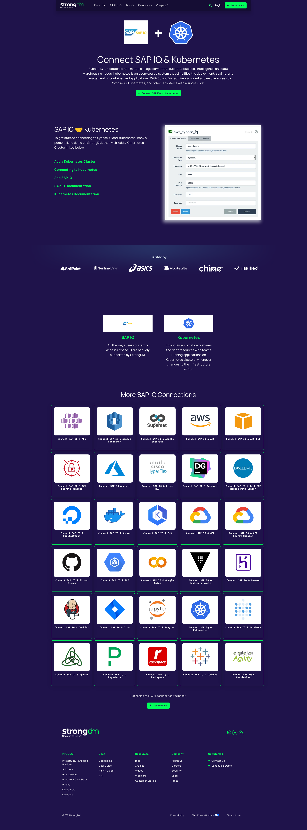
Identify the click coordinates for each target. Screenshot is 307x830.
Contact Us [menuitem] (218, 760)
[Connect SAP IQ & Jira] (114, 616)
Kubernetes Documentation (76, 194)
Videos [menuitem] (139, 770)
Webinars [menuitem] (140, 775)
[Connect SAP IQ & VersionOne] (243, 663)
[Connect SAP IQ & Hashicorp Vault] (200, 569)
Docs (129, 5)
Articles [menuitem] (139, 765)
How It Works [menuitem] (69, 774)
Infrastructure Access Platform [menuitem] (75, 762)
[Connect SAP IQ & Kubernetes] (200, 616)
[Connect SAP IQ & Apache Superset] (157, 427)
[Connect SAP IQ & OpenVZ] (71, 663)
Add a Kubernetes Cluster (74, 161)
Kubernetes (188, 337)
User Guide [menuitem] (105, 765)
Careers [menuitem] (176, 765)
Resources (144, 5)
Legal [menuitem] (175, 775)
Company (161, 5)
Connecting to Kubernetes (75, 169)
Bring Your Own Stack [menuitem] (74, 779)
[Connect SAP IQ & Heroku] (243, 569)
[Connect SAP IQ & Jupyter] (157, 616)
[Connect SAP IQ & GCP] (200, 521)
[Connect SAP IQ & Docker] (114, 521)
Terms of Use (234, 815)
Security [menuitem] (177, 770)
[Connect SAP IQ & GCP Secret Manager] (243, 521)
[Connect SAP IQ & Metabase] (243, 616)
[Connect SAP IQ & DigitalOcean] (71, 521)
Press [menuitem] (175, 780)
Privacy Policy (177, 815)
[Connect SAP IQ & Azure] (114, 474)
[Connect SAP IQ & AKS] (71, 427)
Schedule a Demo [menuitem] (222, 765)
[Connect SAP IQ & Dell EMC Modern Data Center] (243, 474)
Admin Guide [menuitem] (106, 770)
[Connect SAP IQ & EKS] (157, 521)
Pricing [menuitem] (66, 784)
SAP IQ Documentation (72, 186)
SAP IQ (128, 337)
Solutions (114, 5)
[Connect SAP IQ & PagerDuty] (114, 663)
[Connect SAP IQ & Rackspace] (157, 663)
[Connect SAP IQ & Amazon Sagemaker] (114, 427)
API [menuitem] (101, 775)
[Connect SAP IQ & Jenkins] (71, 616)
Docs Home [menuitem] (105, 760)
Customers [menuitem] (68, 789)
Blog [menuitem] (137, 760)
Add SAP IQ (63, 178)
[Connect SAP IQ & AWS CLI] (243, 427)
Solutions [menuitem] (68, 769)
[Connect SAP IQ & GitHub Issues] (71, 569)
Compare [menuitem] (67, 794)
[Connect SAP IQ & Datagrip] (200, 474)
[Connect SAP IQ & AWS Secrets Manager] (71, 474)
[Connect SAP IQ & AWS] (200, 427)
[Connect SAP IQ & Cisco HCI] (157, 474)
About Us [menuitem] (177, 760)
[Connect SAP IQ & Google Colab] (157, 569)
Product (98, 5)
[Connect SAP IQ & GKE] (114, 569)
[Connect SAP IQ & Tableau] (200, 663)
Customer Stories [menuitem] (145, 780)
